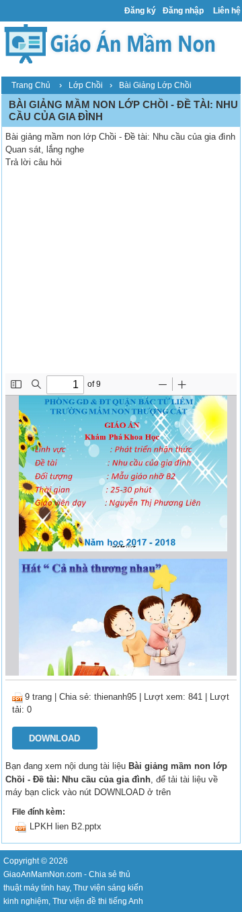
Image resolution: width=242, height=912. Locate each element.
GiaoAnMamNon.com (42, 874)
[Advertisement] (121, 273)
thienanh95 (115, 697)
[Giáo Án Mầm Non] (109, 43)
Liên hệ (227, 10)
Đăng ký (140, 10)
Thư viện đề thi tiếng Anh (97, 901)
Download (54, 738)
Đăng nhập (183, 10)
